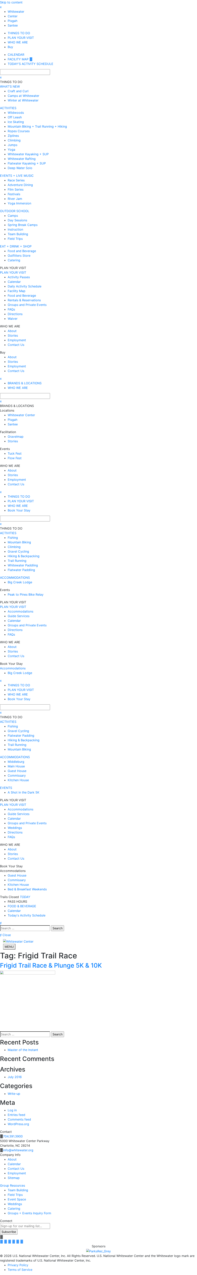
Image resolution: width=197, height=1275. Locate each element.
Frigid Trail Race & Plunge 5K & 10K (51, 965)
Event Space (17, 1199)
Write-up (14, 1094)
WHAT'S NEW (10, 86)
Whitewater (16, 11)
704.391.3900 (13, 1136)
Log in (12, 1110)
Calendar (14, 1164)
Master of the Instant (23, 1050)
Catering (14, 1208)
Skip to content (11, 2)
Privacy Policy (18, 1265)
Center (13, 16)
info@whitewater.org (18, 1150)
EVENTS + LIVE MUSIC (17, 176)
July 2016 (15, 1077)
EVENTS (6, 788)
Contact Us (16, 1168)
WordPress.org (18, 1124)
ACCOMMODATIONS (15, 577)
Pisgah (12, 21)
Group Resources (12, 1185)
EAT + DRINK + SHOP (16, 246)
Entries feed (16, 1115)
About (12, 1159)
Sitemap (14, 1178)
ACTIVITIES (8, 108)
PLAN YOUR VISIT (13, 272)
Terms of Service (20, 1270)
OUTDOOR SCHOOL (14, 211)
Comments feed (19, 1119)
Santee (13, 25)
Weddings (15, 1204)
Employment (17, 1173)
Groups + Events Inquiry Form (29, 1213)
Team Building (18, 1190)
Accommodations (13, 668)
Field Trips (15, 1195)
